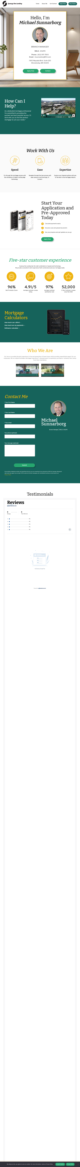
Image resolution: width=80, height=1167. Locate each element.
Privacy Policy (8, 475)
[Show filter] (69, 529)
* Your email (8, 423)
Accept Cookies (60, 1164)
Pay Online (73, 4)
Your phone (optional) (11, 433)
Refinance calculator (11, 328)
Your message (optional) (12, 443)
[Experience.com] (42, 588)
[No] (78, 1164)
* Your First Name (10, 402)
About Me (44, 4)
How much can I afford (12, 322)
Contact (48, 71)
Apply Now (63, 4)
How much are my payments (14, 325)
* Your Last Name (10, 412)
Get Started (53, 4)
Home (37, 4)
